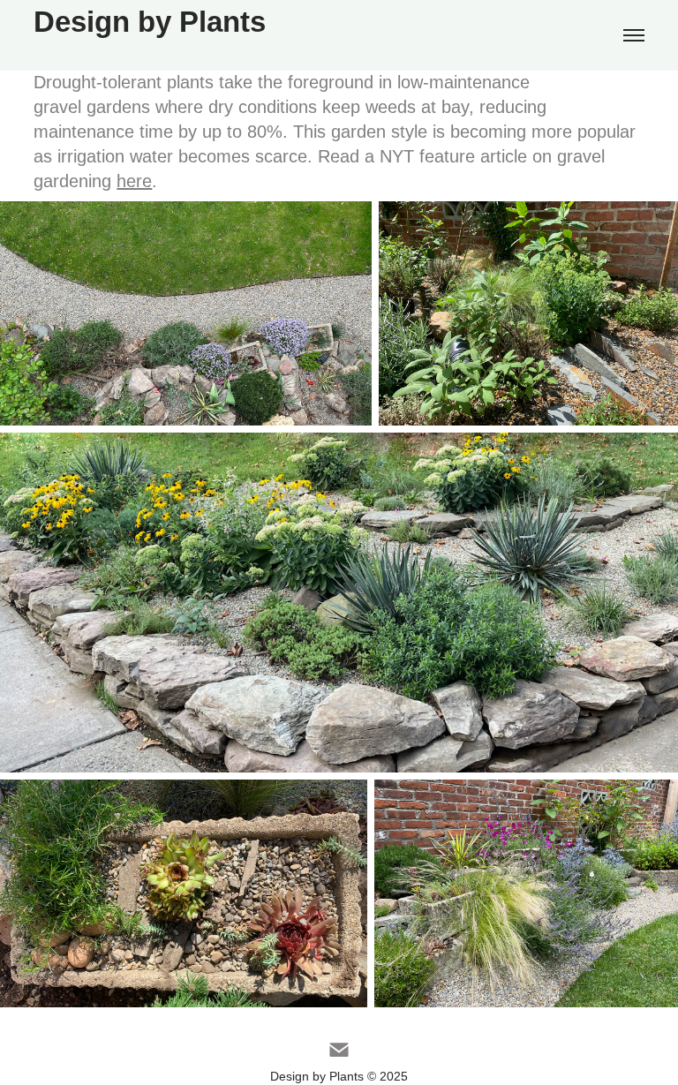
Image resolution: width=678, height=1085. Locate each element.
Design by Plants (150, 21)
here (134, 181)
